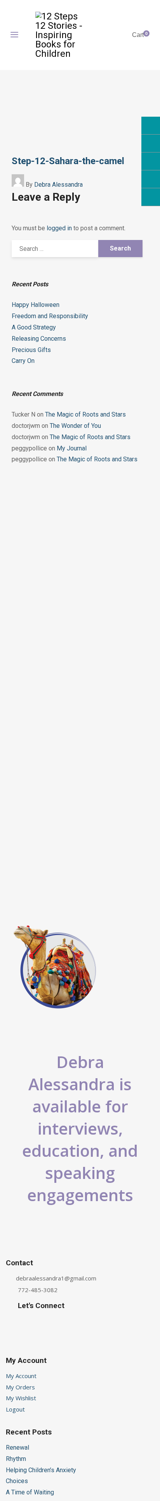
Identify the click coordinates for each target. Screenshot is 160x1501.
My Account (21, 1376)
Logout (15, 1409)
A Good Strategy (34, 327)
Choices (17, 1481)
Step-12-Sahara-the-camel (68, 161)
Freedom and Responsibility (50, 316)
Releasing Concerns (39, 338)
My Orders (20, 1387)
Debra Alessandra (58, 184)
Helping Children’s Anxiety (41, 1470)
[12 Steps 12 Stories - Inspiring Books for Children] (59, 35)
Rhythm (16, 1458)
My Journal (72, 448)
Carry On (23, 360)
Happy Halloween (35, 304)
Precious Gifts (31, 350)
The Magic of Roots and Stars (85, 414)
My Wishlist (21, 1398)
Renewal (17, 1447)
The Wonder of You (75, 425)
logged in (59, 228)
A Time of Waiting (30, 1492)
